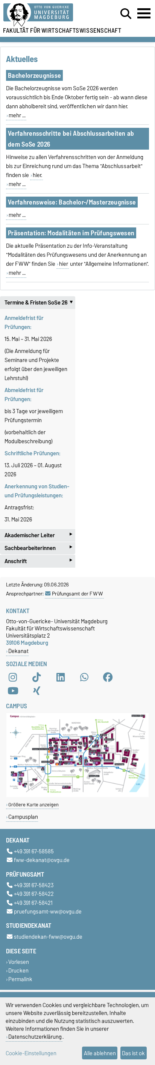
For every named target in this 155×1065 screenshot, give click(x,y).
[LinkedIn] (60, 677)
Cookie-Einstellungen (31, 1053)
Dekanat (18, 651)
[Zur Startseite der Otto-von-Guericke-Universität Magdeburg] (48, 15)
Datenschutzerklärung (35, 1036)
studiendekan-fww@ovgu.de (48, 936)
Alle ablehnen (100, 1053)
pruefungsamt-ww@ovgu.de (48, 911)
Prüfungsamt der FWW (77, 593)
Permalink (20, 979)
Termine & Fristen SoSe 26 (40, 302)
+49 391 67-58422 (34, 894)
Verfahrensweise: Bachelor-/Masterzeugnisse (72, 202)
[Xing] (36, 691)
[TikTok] (36, 677)
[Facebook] (108, 677)
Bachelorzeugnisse (34, 75)
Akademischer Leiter (38, 535)
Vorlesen (18, 962)
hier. (37, 175)
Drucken (18, 971)
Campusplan (23, 816)
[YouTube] (13, 691)
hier (63, 263)
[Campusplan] (77, 795)
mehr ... (17, 115)
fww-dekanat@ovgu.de (42, 860)
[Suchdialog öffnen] (125, 14)
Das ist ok (133, 1053)
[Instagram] (13, 677)
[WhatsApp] (84, 677)
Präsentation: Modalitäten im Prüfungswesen (71, 232)
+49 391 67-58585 (34, 851)
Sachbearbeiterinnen (38, 548)
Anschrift (38, 561)
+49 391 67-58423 (33, 885)
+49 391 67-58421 (33, 902)
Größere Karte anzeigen (33, 805)
